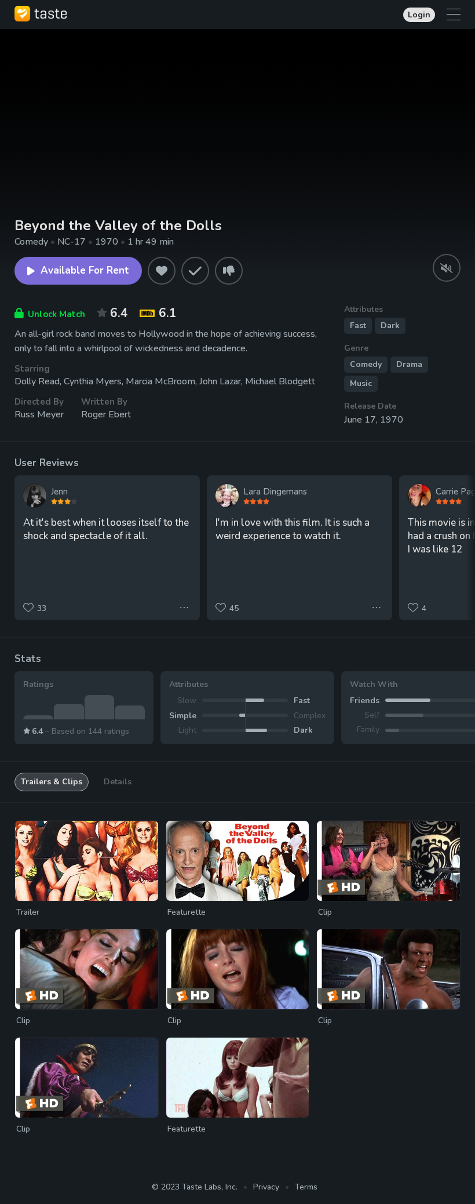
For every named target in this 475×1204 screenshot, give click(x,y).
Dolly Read (37, 381)
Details (117, 781)
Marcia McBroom (160, 381)
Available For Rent (85, 270)
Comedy (366, 364)
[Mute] (447, 268)
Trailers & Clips (51, 781)
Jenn (59, 491)
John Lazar (220, 381)
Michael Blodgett (280, 381)
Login (419, 14)
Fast (358, 325)
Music (361, 383)
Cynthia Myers (93, 381)
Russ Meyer (39, 414)
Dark (390, 325)
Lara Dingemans (275, 491)
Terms (306, 1186)
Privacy (266, 1186)
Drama (409, 364)
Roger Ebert (106, 414)
